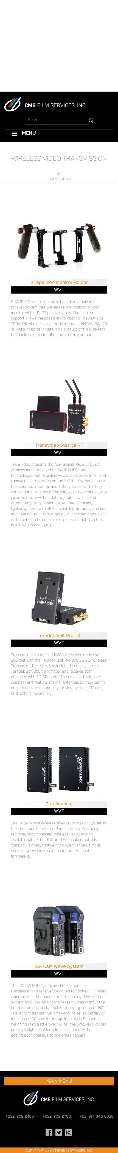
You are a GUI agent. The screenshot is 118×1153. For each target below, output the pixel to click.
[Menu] (14, 134)
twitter (59, 1132)
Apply (91, 120)
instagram (68, 1132)
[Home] (45, 103)
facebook (49, 1132)
